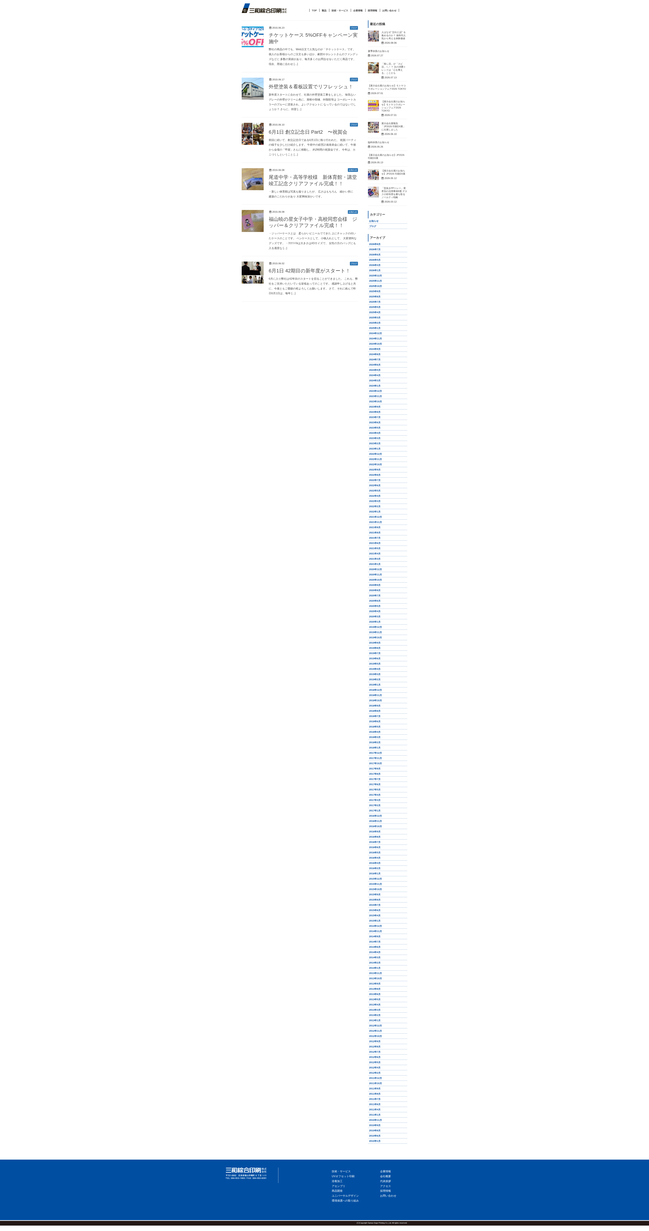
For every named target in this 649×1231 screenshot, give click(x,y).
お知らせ (353, 170)
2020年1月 (375, 621)
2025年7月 (375, 301)
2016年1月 (375, 873)
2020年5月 (375, 606)
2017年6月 (375, 784)
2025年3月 (375, 317)
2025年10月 (375, 286)
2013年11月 (375, 973)
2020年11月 (375, 574)
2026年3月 (375, 265)
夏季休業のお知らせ (378, 51)
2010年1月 (375, 1141)
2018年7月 (375, 716)
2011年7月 (375, 1099)
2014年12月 (375, 926)
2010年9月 (375, 1125)
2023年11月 (375, 396)
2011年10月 (375, 1083)
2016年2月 (375, 868)
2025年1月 (375, 328)
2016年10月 (375, 826)
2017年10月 (375, 763)
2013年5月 (375, 999)
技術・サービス (341, 1171)
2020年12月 (375, 569)
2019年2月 (375, 679)
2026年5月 (375, 260)
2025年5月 (375, 307)
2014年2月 (375, 962)
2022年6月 (375, 485)
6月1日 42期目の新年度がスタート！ (309, 270)
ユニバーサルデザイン (345, 1195)
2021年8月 (375, 532)
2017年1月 (375, 810)
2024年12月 (375, 333)
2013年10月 (375, 978)
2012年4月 (375, 1067)
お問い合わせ (388, 1195)
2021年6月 (375, 543)
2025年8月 (375, 296)
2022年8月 (375, 475)
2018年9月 (375, 705)
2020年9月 (375, 585)
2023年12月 (375, 391)
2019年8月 (375, 648)
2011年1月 (375, 1114)
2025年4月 (375, 312)
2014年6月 (375, 947)
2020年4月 (375, 611)
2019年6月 (375, 658)
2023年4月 (375, 433)
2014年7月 (375, 941)
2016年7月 (375, 842)
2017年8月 (375, 774)
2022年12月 (375, 454)
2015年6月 (375, 910)
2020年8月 (375, 590)
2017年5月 (375, 789)
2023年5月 (375, 427)
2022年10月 (375, 464)
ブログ (354, 28)
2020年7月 (375, 595)
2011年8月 (375, 1093)
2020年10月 (375, 579)
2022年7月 (375, 480)
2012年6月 (375, 1057)
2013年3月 (375, 1010)
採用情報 (385, 1190)
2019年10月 (375, 637)
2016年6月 (375, 847)
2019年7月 (375, 653)
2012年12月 (375, 1025)
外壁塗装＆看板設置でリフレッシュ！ (311, 86)
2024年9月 (375, 349)
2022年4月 (375, 496)
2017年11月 (375, 758)
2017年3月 (375, 800)
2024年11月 (375, 338)
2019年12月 (375, 627)
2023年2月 (375, 443)
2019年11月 (375, 632)
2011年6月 (375, 1104)
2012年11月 (375, 1030)
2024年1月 (375, 385)
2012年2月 (375, 1072)
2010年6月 (375, 1135)
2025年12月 (375, 275)
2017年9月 (375, 768)
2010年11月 (375, 1120)
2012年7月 (375, 1051)
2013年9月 (375, 983)
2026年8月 (375, 244)
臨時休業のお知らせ (378, 142)
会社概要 (385, 1176)
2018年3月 (375, 737)
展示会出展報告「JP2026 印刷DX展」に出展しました (393, 126)
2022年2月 (375, 506)
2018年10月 (375, 700)
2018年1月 (375, 747)
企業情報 (385, 1171)
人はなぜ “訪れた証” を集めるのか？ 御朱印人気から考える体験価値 (393, 35)
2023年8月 (375, 412)
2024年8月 (375, 354)
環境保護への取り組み (345, 1200)
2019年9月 (375, 642)
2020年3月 (375, 616)
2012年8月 (375, 1046)
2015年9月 (375, 894)
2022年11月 (375, 459)
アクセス (385, 1186)
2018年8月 (375, 711)
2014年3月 (375, 957)
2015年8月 (375, 899)
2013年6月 (375, 994)
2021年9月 (375, 527)
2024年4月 (375, 375)
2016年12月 (375, 815)
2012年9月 (375, 1041)
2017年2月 (375, 805)
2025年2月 (375, 322)
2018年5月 (375, 726)
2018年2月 (375, 742)
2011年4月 (375, 1109)
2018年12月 (375, 690)
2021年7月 (375, 537)
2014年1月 (375, 968)
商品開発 (337, 1190)
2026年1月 (375, 270)
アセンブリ (338, 1186)
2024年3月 (375, 380)
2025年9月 (375, 291)
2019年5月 (375, 663)
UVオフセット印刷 (343, 1176)
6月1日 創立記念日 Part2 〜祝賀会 (308, 132)
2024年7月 (375, 359)
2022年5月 (375, 490)
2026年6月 (375, 254)
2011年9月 (375, 1088)
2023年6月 (375, 422)
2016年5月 (375, 852)
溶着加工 (337, 1181)
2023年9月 (375, 406)
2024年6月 (375, 364)
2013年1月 (375, 1020)
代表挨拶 (385, 1181)
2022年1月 (375, 511)
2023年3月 (375, 438)
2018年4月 (375, 732)
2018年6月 (375, 721)
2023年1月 (375, 448)
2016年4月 (375, 857)
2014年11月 (375, 931)
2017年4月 (375, 794)
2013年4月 (375, 1004)
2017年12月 (375, 753)
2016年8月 (375, 836)
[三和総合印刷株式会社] (252, 1173)
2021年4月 (375, 553)
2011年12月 (375, 1078)
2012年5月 (375, 1062)
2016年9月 (375, 831)
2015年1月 (375, 920)
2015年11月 (375, 884)
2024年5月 (375, 370)
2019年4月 (375, 669)
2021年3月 (375, 558)
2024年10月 (375, 343)
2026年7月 (375, 249)
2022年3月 (375, 501)
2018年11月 (375, 695)
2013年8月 (375, 989)
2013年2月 (375, 1015)
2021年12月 (375, 517)
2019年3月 (375, 674)
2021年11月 (375, 522)
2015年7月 (375, 905)
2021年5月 (375, 548)
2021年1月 (375, 564)
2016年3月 (375, 863)
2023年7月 (375, 417)
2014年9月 (375, 936)
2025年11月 (375, 280)
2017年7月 (375, 779)
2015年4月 (375, 915)
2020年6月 (375, 600)
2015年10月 (375, 889)
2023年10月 (375, 401)
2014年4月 (375, 952)
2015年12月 (375, 878)
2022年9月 (375, 469)
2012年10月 (375, 1036)
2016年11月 (375, 821)
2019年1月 (375, 684)
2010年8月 (375, 1130)
